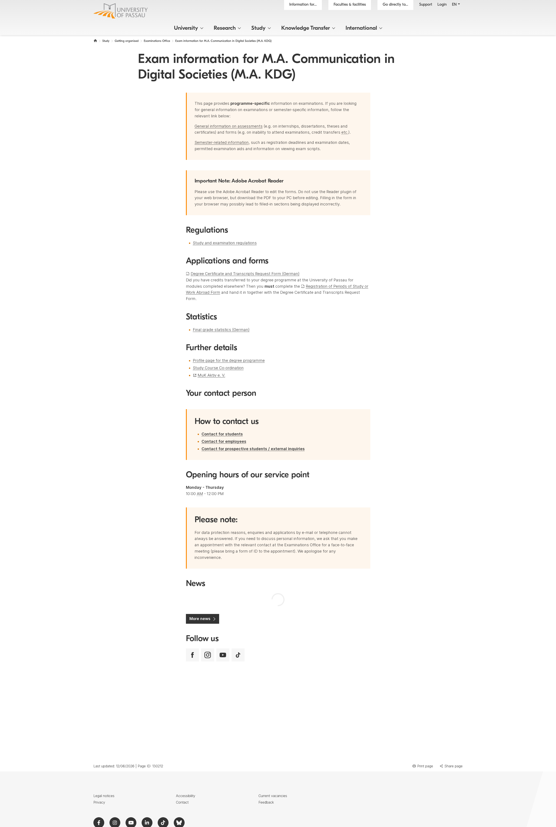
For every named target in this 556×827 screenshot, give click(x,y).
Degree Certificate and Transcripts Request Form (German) (245, 273)
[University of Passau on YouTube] (222, 654)
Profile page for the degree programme (229, 360)
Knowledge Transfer (305, 28)
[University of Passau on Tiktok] (238, 654)
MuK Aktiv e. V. (211, 375)
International (361, 28)
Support (425, 5)
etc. (344, 132)
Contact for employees (224, 441)
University (186, 28)
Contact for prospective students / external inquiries (253, 448)
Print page (425, 766)
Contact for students (222, 434)
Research (225, 28)
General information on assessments (229, 126)
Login (442, 5)
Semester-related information (222, 142)
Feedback (266, 802)
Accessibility (185, 796)
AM (200, 493)
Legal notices (103, 796)
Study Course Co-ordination (218, 368)
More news (199, 618)
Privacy (99, 802)
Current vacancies (272, 796)
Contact (182, 802)
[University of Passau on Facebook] (192, 654)
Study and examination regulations (225, 243)
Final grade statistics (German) (221, 329)
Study (258, 28)
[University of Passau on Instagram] (207, 654)
